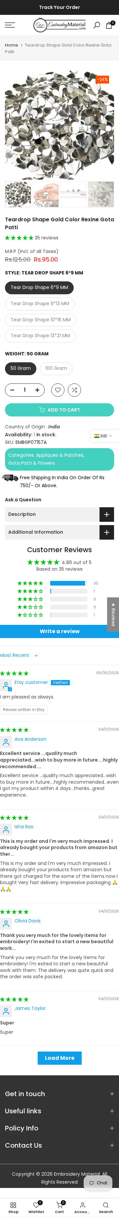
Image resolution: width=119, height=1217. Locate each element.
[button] (20, 237)
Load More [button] (59, 1058)
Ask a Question (23, 499)
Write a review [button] (60, 631)
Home (11, 45)
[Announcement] (59, 8)
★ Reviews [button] (113, 614)
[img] (14, 673)
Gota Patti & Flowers (31, 463)
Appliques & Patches (59, 455)
